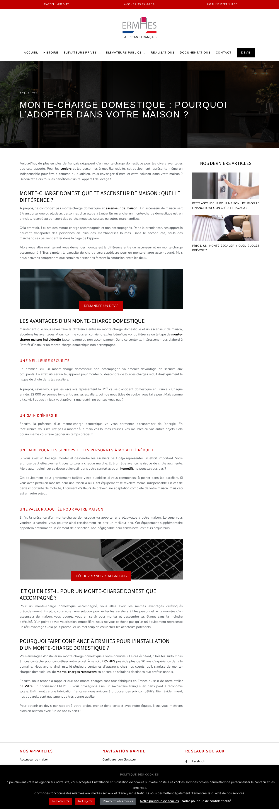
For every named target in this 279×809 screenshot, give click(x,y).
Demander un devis (101, 306)
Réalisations (163, 53)
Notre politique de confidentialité (206, 801)
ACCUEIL (31, 53)
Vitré (28, 686)
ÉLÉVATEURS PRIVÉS (80, 53)
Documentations (195, 53)
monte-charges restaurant (77, 672)
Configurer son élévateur (119, 759)
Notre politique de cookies (159, 801)
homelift (126, 468)
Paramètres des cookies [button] (118, 801)
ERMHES (108, 661)
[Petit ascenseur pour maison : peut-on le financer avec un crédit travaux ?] (225, 186)
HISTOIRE (50, 53)
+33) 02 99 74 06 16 (140, 4)
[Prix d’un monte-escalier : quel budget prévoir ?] (225, 229)
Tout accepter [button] (60, 801)
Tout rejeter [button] (85, 801)
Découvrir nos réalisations (101, 576)
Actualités (28, 93)
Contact (223, 53)
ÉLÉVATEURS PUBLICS (123, 53)
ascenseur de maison (121, 208)
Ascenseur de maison (34, 759)
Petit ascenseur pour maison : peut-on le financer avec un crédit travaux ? (225, 205)
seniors (67, 168)
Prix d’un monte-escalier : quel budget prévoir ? (225, 248)
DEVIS (246, 53)
